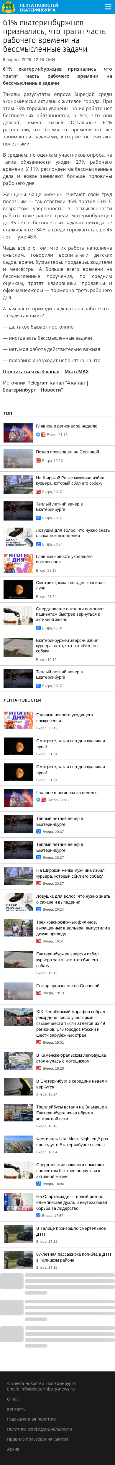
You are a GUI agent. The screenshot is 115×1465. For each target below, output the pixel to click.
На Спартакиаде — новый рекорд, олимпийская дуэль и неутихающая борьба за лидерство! (71, 1202)
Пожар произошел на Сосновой (67, 452)
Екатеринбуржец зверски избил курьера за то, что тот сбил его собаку (67, 645)
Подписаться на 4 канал (31, 371)
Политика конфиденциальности (39, 1429)
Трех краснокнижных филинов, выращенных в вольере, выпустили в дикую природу (73, 928)
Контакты (17, 1409)
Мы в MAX (77, 371)
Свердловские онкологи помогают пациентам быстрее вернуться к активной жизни (70, 614)
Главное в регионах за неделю (66, 426)
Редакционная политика (32, 1419)
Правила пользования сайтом (37, 1439)
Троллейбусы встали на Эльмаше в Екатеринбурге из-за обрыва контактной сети (72, 1113)
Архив (13, 1449)
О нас (13, 1399)
